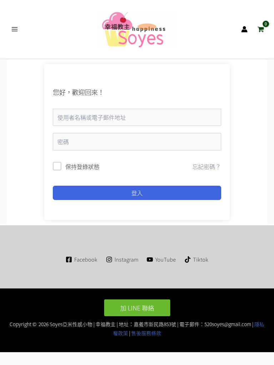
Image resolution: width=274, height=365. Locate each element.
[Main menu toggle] (14, 29)
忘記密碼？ (206, 166)
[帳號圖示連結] (244, 29)
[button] (137, 307)
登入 (137, 193)
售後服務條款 (146, 332)
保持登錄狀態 (82, 166)
